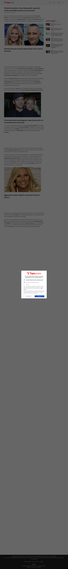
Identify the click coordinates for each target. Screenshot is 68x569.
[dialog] (34, 284)
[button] (34, 284)
